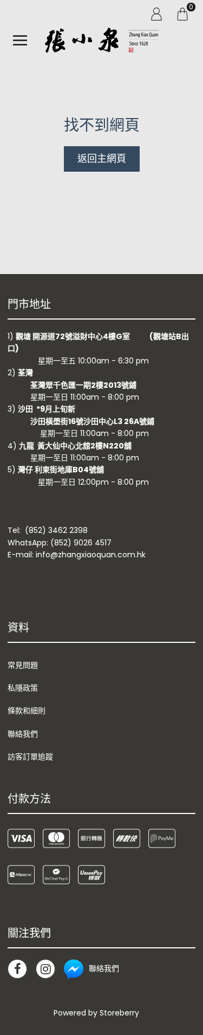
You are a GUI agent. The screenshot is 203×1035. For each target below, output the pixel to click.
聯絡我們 (23, 733)
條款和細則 (26, 710)
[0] (182, 13)
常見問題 (23, 665)
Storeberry (119, 1012)
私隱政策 (23, 687)
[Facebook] (17, 969)
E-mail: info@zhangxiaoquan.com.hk (77, 554)
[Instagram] (45, 969)
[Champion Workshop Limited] (102, 40)
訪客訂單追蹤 (30, 756)
